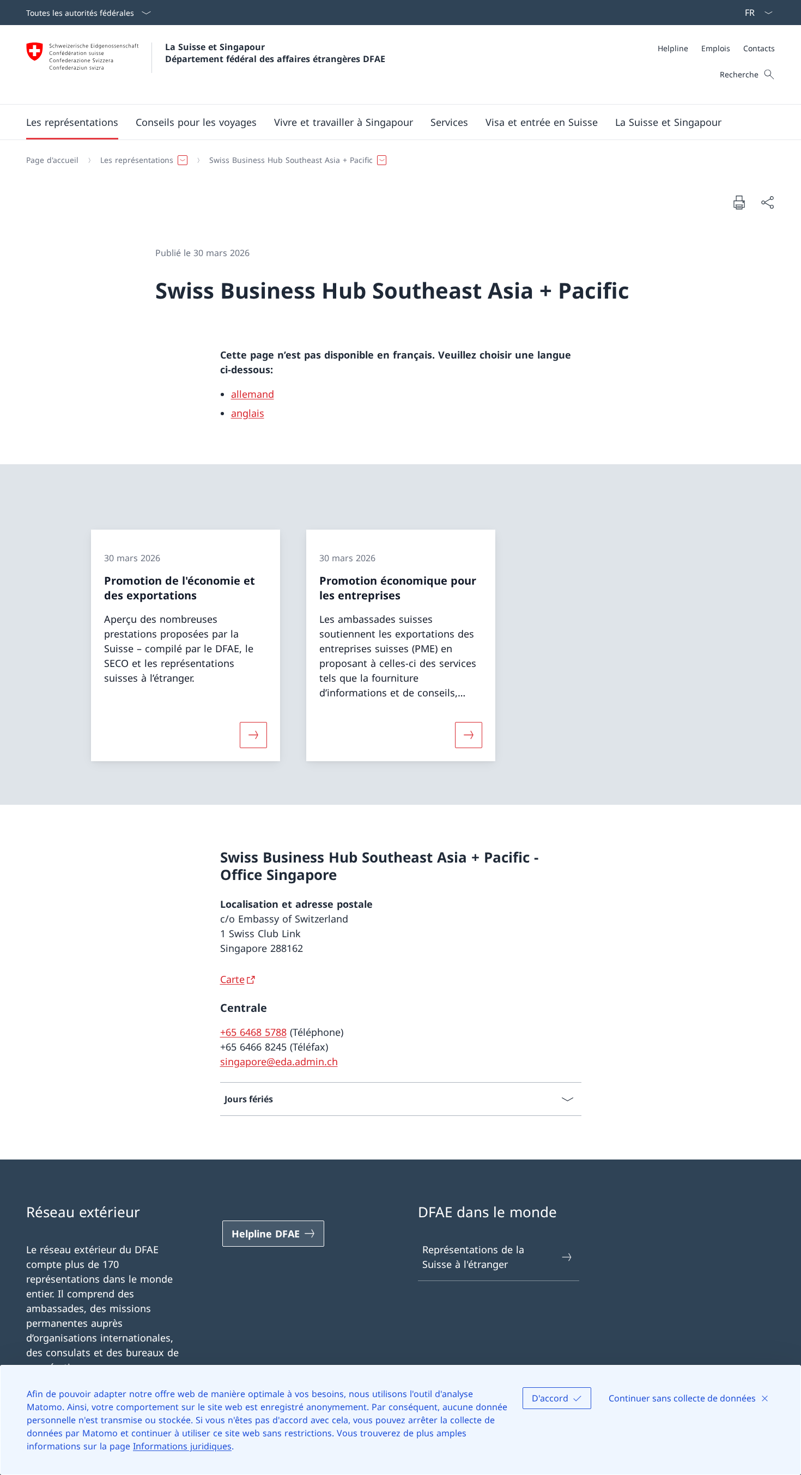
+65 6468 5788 (253, 1032)
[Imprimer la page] (739, 202)
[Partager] (767, 202)
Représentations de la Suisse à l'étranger (473, 1257)
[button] (72, 122)
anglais (247, 413)
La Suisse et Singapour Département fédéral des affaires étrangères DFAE (275, 53)
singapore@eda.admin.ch (279, 1061)
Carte (232, 979)
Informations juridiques (182, 1446)
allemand (252, 393)
